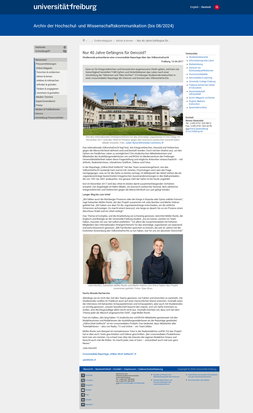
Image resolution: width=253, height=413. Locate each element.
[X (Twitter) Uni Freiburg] (83, 380)
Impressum (130, 369)
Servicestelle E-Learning (200, 78)
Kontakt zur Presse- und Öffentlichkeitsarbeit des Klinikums (166, 376)
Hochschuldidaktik (198, 74)
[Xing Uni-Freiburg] (83, 395)
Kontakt (117, 369)
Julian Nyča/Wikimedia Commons (143, 142)
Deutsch (206, 7)
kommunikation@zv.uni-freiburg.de (131, 383)
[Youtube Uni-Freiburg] (83, 390)
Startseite (84, 40)
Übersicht (88, 369)
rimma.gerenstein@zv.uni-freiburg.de (197, 130)
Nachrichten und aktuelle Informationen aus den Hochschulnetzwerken (202, 376)
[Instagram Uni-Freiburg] (83, 385)
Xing (87, 395)
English (194, 7)
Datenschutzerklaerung (150, 369)
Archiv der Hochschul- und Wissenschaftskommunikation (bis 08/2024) (104, 25)
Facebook (89, 375)
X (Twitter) (89, 380)
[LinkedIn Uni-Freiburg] (83, 400)
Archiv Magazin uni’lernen (202, 97)
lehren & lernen (124, 40)
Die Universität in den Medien (199, 380)
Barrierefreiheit (103, 369)
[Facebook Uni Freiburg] (83, 375)
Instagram (89, 385)
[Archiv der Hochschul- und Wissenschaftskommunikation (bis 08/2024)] (201, 25)
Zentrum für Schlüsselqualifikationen (201, 69)
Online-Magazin (103, 40)
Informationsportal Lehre (201, 60)
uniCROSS (88, 359)
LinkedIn (88, 400)
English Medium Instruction (197, 102)
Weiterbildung (196, 64)
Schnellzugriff (42, 51)
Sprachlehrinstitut (198, 107)
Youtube (88, 390)
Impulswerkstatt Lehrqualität (197, 93)
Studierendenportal (198, 57)
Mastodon (89, 404)
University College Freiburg (202, 81)
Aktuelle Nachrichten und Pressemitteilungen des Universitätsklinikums (162, 382)
